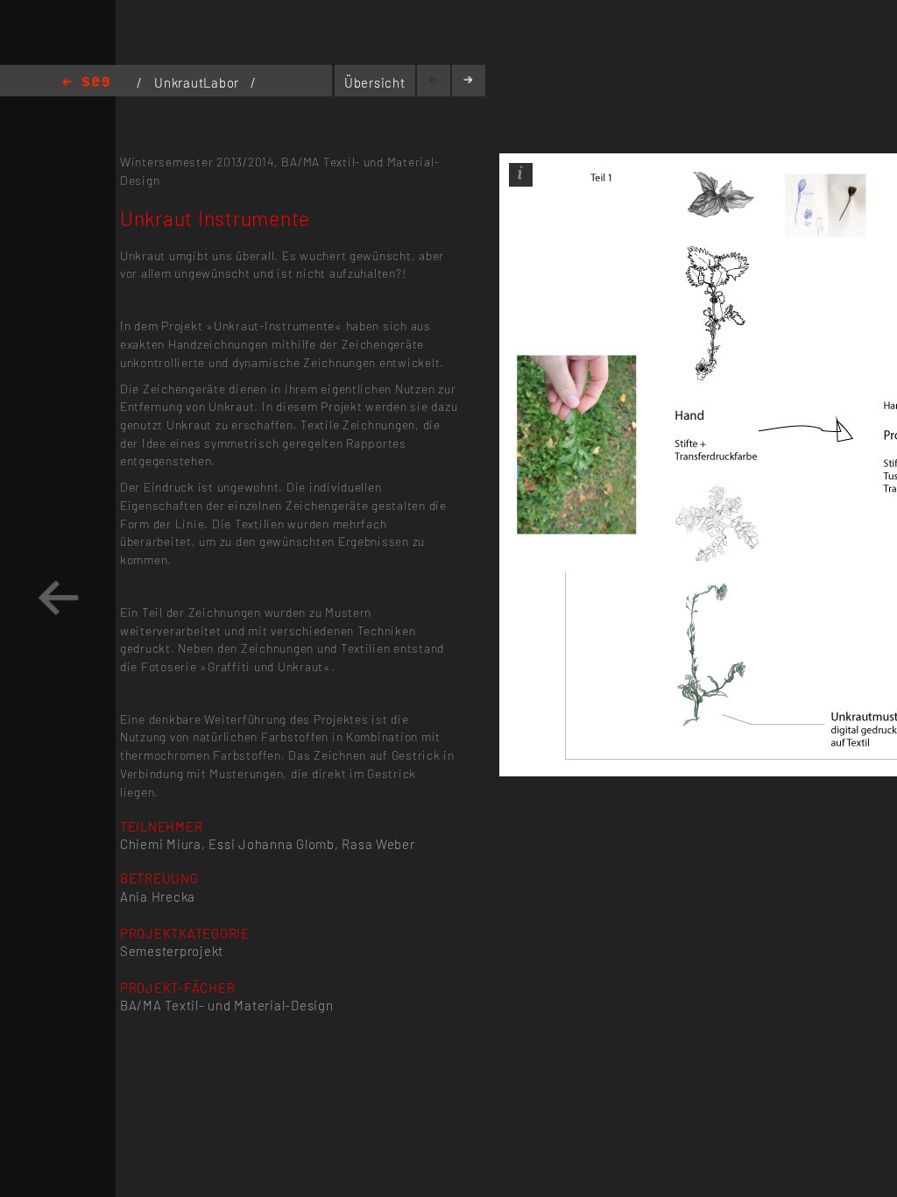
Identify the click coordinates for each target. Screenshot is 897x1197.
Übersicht (375, 82)
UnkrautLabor (198, 82)
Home (85, 82)
